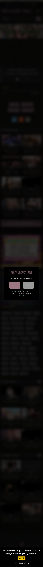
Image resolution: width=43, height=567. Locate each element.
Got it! (21, 558)
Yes (15, 285)
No (28, 285)
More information (21, 563)
